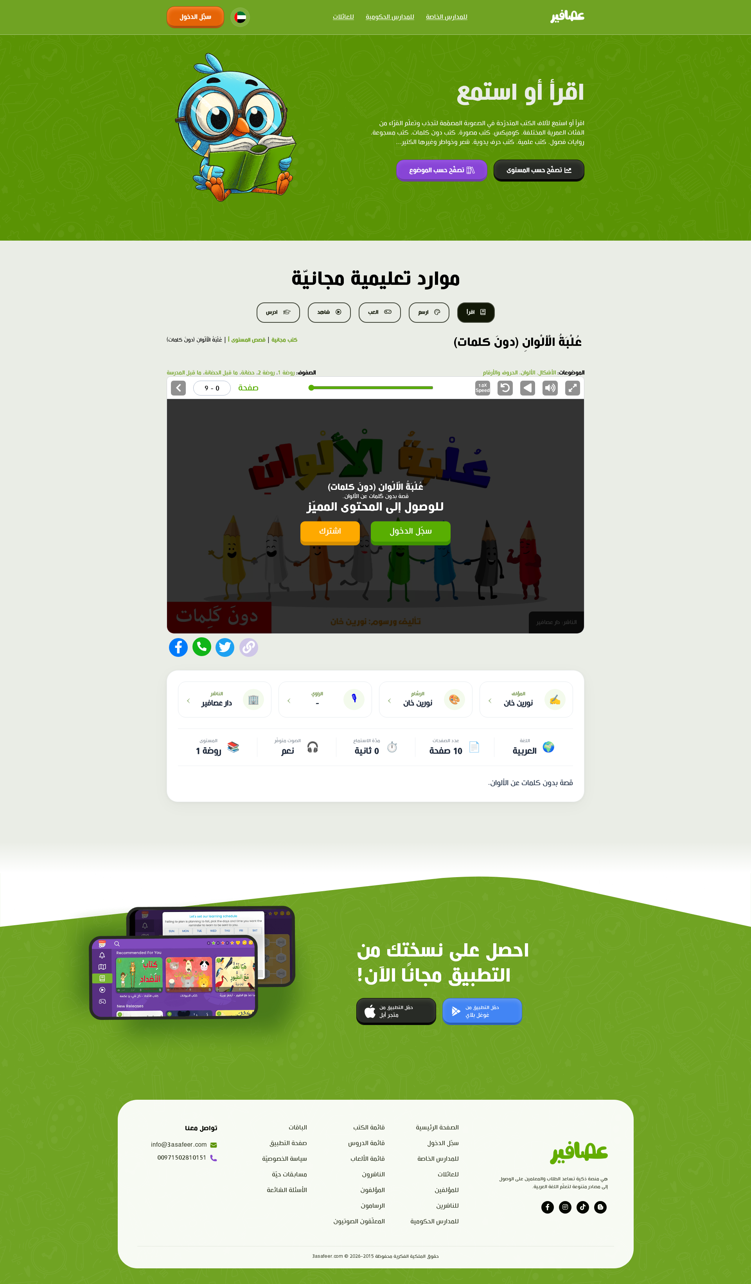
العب (373, 312)
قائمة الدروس (366, 1143)
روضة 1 (286, 373)
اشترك (330, 531)
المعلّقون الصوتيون (359, 1221)
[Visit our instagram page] (565, 1207)
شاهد (323, 312)
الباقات (298, 1127)
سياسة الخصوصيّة (284, 1159)
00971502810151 (182, 1158)
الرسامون (373, 1206)
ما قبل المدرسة (184, 373)
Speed (483, 388)
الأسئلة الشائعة (287, 1190)
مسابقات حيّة (289, 1174)
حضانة (248, 373)
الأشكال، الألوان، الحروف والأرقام (519, 373)
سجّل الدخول (195, 17)
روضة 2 (266, 373)
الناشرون (373, 1174)
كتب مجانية (284, 340)
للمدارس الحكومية (390, 17)
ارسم (423, 312)
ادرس (271, 312)
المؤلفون (372, 1190)
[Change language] (240, 17)
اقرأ (470, 312)
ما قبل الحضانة (221, 373)
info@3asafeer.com (179, 1145)
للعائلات (343, 17)
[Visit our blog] (600, 1207)
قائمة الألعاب (367, 1159)
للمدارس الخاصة (446, 17)
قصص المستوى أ (247, 340)
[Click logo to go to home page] (567, 17)
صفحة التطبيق (288, 1143)
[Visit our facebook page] (548, 1207)
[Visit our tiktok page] (583, 1207)
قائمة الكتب (369, 1127)
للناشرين (447, 1206)
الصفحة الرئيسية (437, 1127)
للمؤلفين (447, 1190)
